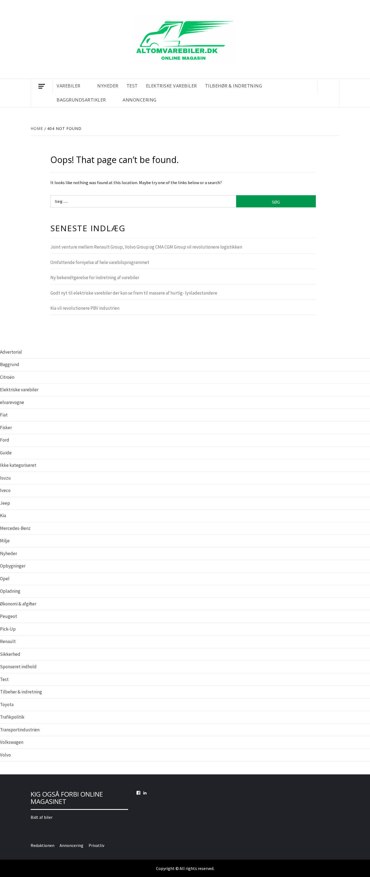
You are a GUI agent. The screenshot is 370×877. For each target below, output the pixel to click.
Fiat (4, 415)
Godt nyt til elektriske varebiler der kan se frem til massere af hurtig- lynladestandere (133, 293)
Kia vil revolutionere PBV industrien (84, 308)
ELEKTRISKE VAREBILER (171, 86)
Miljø (4, 541)
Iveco (5, 490)
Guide (6, 453)
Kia (3, 516)
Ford (4, 440)
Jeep (5, 503)
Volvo (5, 755)
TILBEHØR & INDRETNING (233, 86)
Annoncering (140, 100)
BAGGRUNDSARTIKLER (81, 100)
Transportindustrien (20, 730)
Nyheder (8, 553)
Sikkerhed (10, 654)
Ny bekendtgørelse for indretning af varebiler (94, 278)
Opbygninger (12, 566)
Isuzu (5, 478)
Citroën (7, 377)
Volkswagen (11, 742)
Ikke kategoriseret (18, 465)
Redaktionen (42, 845)
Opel (4, 579)
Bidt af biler (42, 817)
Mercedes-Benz (15, 528)
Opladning (10, 591)
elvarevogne (12, 402)
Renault (8, 641)
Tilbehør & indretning (21, 692)
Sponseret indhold (18, 667)
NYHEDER (107, 86)
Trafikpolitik (12, 717)
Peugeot (8, 616)
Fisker (6, 428)
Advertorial (11, 352)
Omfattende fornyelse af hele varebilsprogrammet (99, 262)
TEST (132, 86)
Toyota (7, 705)
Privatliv (96, 845)
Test (4, 679)
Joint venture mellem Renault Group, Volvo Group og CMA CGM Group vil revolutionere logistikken (146, 247)
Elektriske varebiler (19, 390)
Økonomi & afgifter (18, 604)
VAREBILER (68, 86)
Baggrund (9, 364)
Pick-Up (8, 629)
